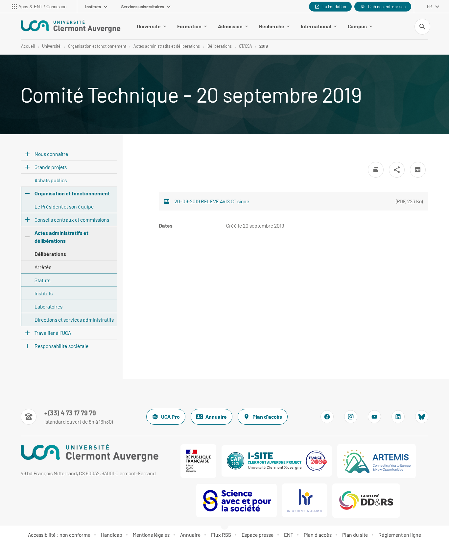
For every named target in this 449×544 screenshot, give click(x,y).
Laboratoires (48, 306)
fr (429, 6)
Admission (230, 26)
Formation (189, 26)
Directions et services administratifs (74, 319)
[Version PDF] (417, 170)
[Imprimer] (375, 170)
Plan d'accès (267, 416)
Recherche (271, 26)
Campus (357, 26)
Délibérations (219, 46)
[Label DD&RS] (366, 500)
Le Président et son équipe (64, 206)
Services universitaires (142, 6)
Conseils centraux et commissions (72, 219)
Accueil (28, 46)
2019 (263, 46)
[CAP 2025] (277, 461)
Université (149, 26)
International (316, 26)
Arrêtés (43, 267)
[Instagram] (350, 416)
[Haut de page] (31, 524)
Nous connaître (51, 154)
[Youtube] (374, 416)
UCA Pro (170, 416)
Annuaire (216, 416)
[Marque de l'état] (198, 461)
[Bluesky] (421, 417)
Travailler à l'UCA (53, 333)
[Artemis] (377, 461)
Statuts (42, 280)
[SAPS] (236, 500)
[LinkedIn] (398, 416)
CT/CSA (245, 46)
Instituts (93, 6)
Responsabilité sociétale (61, 346)
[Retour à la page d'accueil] (71, 26)
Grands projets (51, 167)
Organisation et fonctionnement (97, 46)
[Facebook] (327, 416)
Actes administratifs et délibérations (166, 46)
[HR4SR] (304, 500)
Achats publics (51, 180)
